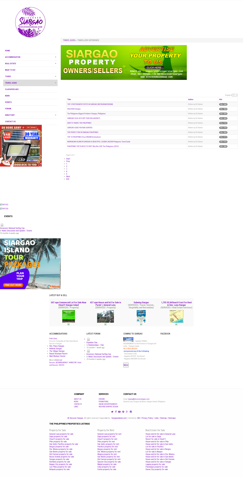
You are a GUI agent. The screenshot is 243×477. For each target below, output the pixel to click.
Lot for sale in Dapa (153, 436)
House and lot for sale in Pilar (157, 441)
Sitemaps (172, 418)
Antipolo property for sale (59, 469)
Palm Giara (53, 339)
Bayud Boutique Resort (58, 353)
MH (138, 418)
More (126, 365)
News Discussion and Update (13, 230)
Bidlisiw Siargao (55, 348)
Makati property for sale (106, 464)
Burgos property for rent (107, 449)
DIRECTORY (10, 115)
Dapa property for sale (58, 436)
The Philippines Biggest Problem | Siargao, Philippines (86, 114)
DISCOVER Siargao (74, 109)
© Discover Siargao (75, 418)
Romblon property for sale (59, 462)
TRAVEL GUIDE (11, 83)
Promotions (103, 402)
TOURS (8, 76)
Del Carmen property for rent (108, 459)
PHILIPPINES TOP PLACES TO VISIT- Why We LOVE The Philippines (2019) (93, 146)
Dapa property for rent (106, 436)
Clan (102, 345)
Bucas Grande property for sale (61, 457)
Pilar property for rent (106, 441)
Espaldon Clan (91, 342)
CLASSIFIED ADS (12, 89)
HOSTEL (61, 365)
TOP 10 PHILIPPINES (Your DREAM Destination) (84, 137)
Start (68, 159)
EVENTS (8, 102)
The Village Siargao (57, 351)
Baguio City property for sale (60, 464)
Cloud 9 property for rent (107, 439)
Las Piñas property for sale (60, 467)
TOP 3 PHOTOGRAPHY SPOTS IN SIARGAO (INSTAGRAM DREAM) (90, 104)
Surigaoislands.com (119, 418)
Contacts (78, 404)
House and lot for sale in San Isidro (159, 444)
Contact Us (10, 121)
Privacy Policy (147, 418)
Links (76, 407)
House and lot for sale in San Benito (160, 457)
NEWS (7, 96)
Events (29, 230)
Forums (102, 399)
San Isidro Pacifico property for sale (63, 444)
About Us (77, 399)
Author (190, 99)
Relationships (93, 345)
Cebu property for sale (106, 467)
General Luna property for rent (109, 434)
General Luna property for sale (61, 434)
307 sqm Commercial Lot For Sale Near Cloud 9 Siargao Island (68, 303)
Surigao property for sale (59, 459)
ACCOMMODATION (12, 57)
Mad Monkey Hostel (57, 356)
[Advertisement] (30, 184)
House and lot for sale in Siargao (158, 462)
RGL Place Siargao (56, 346)
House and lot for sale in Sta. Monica (160, 454)
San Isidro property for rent (108, 444)
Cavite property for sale (106, 469)
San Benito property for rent (108, 457)
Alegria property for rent (107, 454)
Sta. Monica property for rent (108, 451)
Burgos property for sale (59, 446)
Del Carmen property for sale (60, 454)
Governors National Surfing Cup (12, 228)
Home (7, 51)
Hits (220, 99)
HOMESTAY (73, 363)
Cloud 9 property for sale (59, 439)
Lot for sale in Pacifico (155, 446)
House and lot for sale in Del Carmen (160, 459)
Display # (228, 95)
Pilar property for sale (58, 441)
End (67, 179)
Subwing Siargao (141, 302)
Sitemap (163, 418)
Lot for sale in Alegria (154, 451)
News (76, 402)
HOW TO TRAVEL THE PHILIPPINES (79, 123)
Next (68, 176)
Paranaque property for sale (157, 467)
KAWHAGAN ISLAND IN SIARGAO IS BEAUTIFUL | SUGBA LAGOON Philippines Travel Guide (98, 142)
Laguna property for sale (155, 464)
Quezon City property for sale (109, 462)
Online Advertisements (108, 404)
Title (69, 99)
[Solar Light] (21, 146)
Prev (68, 161)
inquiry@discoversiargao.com (138, 399)
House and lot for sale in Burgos (158, 449)
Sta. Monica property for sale (60, 449)
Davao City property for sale (157, 469)
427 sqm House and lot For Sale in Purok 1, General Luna (105, 303)
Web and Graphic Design (108, 407)
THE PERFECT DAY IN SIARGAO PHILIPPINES (82, 132)
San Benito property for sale (60, 451)
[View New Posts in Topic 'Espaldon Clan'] (88, 339)
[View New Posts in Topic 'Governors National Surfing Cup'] (2, 225)
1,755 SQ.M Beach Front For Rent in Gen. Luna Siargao (176, 303)
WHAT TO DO (10, 70)
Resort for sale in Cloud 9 (156, 439)
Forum (8, 109)
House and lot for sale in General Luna (160, 434)
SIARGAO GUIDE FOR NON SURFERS (79, 128)
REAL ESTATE (10, 63)
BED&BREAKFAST (62, 363)
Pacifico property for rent (107, 446)
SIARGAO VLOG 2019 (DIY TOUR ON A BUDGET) (83, 118)
